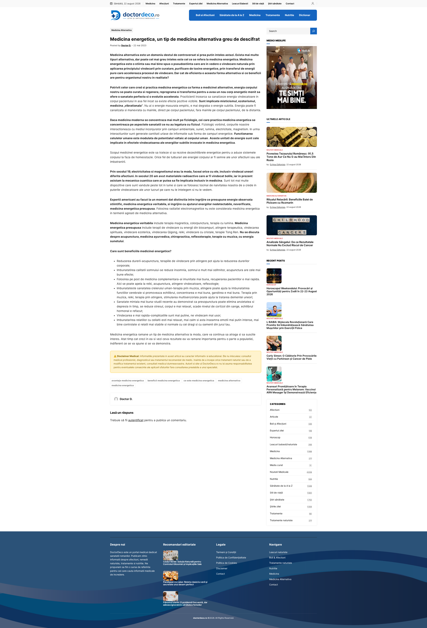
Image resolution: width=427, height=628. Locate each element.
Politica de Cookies (226, 562)
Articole (274, 416)
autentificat (135, 420)
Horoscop (271, 285)
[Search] (313, 31)
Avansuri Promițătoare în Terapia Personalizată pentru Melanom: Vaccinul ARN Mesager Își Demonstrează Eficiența (291, 389)
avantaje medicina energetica (128, 380)
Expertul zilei (277, 430)
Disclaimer (221, 568)
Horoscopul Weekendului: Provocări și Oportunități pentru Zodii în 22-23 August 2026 (292, 291)
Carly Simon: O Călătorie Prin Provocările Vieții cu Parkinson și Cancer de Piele (292, 357)
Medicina (275, 451)
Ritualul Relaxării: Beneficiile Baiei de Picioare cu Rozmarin (290, 201)
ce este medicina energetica (199, 380)
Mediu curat (276, 465)
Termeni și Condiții (226, 552)
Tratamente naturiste (281, 520)
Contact (220, 573)
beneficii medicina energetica (164, 380)
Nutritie (274, 478)
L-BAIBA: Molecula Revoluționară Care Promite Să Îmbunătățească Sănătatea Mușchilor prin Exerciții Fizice (290, 325)
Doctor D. (126, 45)
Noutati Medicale (275, 150)
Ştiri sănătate (277, 499)
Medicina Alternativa (121, 30)
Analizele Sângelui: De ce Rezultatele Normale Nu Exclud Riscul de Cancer (290, 243)
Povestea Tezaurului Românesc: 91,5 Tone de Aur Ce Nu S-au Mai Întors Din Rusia (291, 157)
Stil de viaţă (276, 492)
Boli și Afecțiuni (278, 423)
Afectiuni (274, 409)
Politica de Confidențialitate (231, 557)
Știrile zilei (275, 506)
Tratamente (276, 513)
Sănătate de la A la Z (281, 485)
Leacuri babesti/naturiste (283, 444)
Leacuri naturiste (278, 552)
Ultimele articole (278, 119)
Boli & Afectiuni (277, 557)
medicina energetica (123, 385)
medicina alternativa (229, 380)
